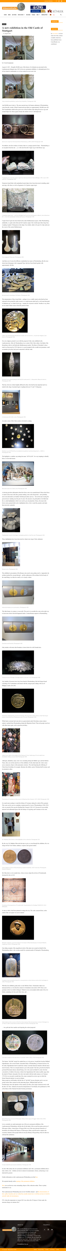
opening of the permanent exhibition (25, 1181)
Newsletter (44, 14)
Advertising (52, 1249)
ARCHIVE (54, 29)
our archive (55, 33)
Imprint (35, 1249)
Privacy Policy (41, 1249)
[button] (61, 15)
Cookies (46, 1249)
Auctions (14, 14)
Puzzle (33, 14)
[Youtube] (61, 1)
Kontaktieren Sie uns (23, 1244)
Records (28, 14)
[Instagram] (59, 1)
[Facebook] (56, 1)
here (36, 1177)
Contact (57, 1249)
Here (3, 1185)
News (9, 14)
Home (5, 14)
